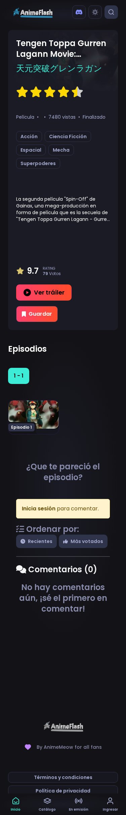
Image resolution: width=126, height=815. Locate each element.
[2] (36, 92)
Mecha (61, 150)
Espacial (30, 150)
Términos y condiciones (63, 777)
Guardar (40, 314)
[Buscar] (111, 12)
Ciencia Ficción (68, 136)
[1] (22, 92)
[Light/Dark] (95, 12)
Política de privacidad (63, 790)
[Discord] (79, 12)
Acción (29, 136)
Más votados (87, 541)
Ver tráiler (49, 292)
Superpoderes (38, 163)
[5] (77, 92)
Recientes (40, 541)
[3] (50, 92)
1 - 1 (19, 376)
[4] (63, 92)
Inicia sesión (38, 508)
